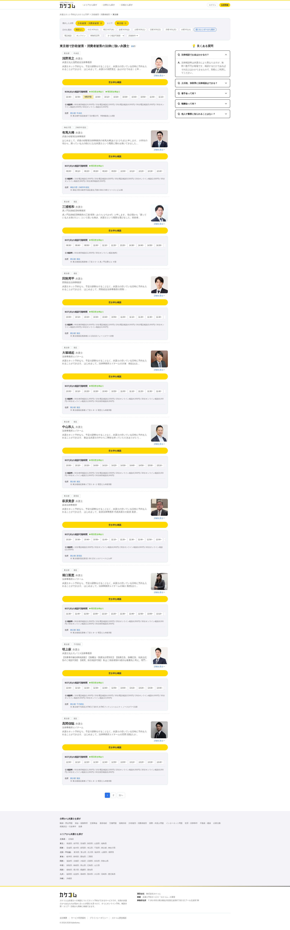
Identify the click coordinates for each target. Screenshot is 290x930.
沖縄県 (69, 878)
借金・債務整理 (81, 823)
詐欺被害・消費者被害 (101, 14)
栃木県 (76, 848)
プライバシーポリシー (99, 918)
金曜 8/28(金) (124, 30)
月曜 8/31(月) (171, 30)
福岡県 (69, 874)
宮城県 (83, 843)
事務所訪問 (94, 36)
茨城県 (69, 848)
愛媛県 (83, 870)
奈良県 (97, 861)
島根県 (76, 865)
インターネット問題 (174, 823)
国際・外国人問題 (156, 823)
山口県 (97, 865)
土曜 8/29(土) (139, 30)
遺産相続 (103, 823)
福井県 (97, 852)
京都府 (76, 861)
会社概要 (63, 918)
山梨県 (104, 852)
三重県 (90, 857)
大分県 (97, 874)
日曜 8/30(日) (155, 30)
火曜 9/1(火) (186, 30)
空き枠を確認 (115, 82)
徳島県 (69, 870)
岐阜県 (69, 857)
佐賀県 (76, 874)
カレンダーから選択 (206, 30)
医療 (80, 826)
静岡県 (76, 857)
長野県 (111, 852)
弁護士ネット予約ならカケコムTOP (74, 14)
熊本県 (90, 874)
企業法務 (217, 823)
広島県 (90, 865)
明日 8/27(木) (108, 30)
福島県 (104, 843)
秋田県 (90, 843)
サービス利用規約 (78, 918)
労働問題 (113, 823)
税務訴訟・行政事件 (68, 826)
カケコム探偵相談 (119, 918)
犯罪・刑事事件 (191, 823)
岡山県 (83, 865)
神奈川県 (111, 848)
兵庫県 (90, 861)
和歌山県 (104, 861)
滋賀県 (69, 861)
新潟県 (76, 852)
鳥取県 (69, 865)
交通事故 (93, 823)
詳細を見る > (159, 75)
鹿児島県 (111, 874)
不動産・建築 (205, 823)
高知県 (90, 870)
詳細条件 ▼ (133, 36)
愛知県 (83, 857)
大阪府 (83, 861)
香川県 (76, 870)
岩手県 (76, 843)
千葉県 (97, 848)
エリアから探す (89, 5)
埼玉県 (90, 848)
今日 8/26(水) (93, 30)
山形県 (97, 843)
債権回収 (122, 823)
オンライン (80, 36)
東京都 (104, 848)
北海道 (71, 839)
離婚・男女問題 (66, 823)
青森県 (69, 843)
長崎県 (83, 874)
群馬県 (83, 848)
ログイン (212, 5)
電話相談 (68, 36)
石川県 (90, 852)
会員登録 (224, 5)
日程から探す (126, 5)
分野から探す (108, 5)
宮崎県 (104, 874)
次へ (121, 795)
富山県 (83, 852)
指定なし (79, 30)
